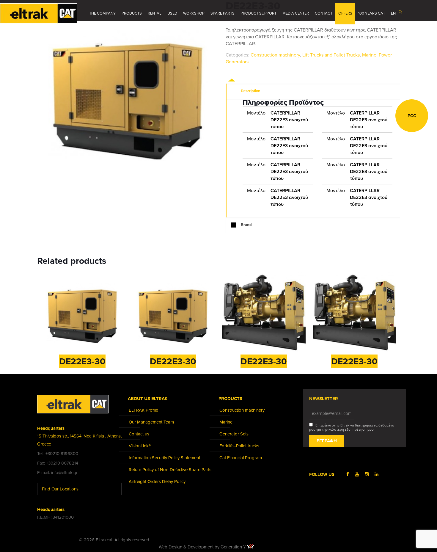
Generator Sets (234, 434)
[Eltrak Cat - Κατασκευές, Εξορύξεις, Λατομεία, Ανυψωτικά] (38, 13)
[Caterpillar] (248, 79)
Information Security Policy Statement (164, 457)
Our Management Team (151, 422)
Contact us (139, 434)
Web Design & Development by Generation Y (203, 547)
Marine (369, 55)
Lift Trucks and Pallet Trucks (331, 55)
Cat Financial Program (240, 457)
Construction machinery (275, 55)
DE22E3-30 (82, 361)
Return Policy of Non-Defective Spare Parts (170, 469)
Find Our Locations (61, 489)
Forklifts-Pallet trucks (239, 445)
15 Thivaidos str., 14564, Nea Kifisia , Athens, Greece (79, 440)
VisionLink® (140, 445)
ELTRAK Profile (143, 410)
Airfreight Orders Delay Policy (157, 481)
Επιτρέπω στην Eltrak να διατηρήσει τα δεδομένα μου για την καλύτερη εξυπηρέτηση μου (351, 427)
